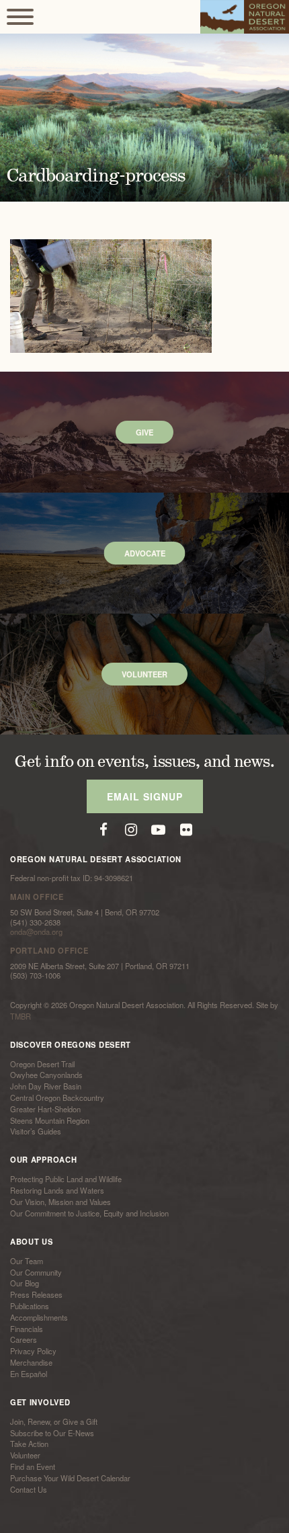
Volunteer (25, 1455)
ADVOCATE (144, 553)
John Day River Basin (45, 1086)
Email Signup (145, 796)
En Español (28, 1373)
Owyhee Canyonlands (46, 1075)
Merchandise (31, 1362)
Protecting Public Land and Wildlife (66, 1179)
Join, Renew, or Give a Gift (53, 1421)
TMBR (20, 1016)
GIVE (144, 432)
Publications (29, 1305)
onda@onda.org (36, 931)
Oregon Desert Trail (42, 1064)
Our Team (26, 1260)
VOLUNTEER (144, 674)
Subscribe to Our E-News (52, 1432)
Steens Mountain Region (49, 1120)
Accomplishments (39, 1317)
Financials (26, 1328)
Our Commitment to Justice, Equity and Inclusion (89, 1213)
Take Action (29, 1444)
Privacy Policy (33, 1350)
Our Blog (24, 1283)
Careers (23, 1340)
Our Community (36, 1272)
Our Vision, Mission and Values (60, 1201)
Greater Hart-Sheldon (45, 1109)
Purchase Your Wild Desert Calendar (70, 1478)
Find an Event (32, 1466)
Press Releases (36, 1294)
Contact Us (28, 1489)
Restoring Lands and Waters (57, 1190)
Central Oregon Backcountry (57, 1097)
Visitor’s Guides (35, 1131)
